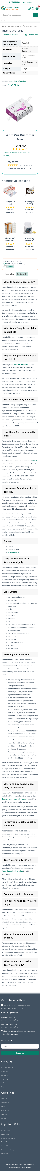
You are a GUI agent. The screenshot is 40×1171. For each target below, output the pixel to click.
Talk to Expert (33, 35)
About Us (4, 1099)
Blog (2, 1087)
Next (35, 165)
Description (9, 274)
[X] (5, 1040)
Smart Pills (4, 1071)
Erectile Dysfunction (15, 26)
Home (4, 26)
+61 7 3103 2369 (14, 2)
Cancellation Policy (7, 1150)
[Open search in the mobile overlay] (19, 15)
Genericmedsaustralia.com (14, 799)
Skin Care (4, 1075)
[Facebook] (11, 1040)
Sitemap (4, 1114)
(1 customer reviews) (10, 35)
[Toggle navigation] (3, 19)
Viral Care (4, 1079)
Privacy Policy (5, 1130)
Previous (5, 165)
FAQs (3, 1107)
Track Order (26, 2)
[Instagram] (2, 1040)
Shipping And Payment (8, 1138)
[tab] (9, 274)
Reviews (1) (22, 274)
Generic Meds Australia (26, 1164)
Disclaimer (4, 1154)
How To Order (5, 1111)
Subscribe (20, 1053)
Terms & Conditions (7, 1146)
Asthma (3, 1083)
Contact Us (5, 1103)
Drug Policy (5, 1134)
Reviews (4, 1118)
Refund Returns (6, 1142)
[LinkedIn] (8, 1040)
